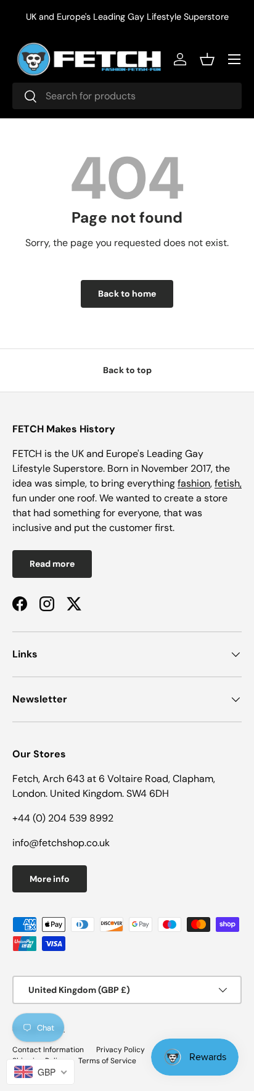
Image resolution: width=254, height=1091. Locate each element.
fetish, (228, 483)
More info (50, 878)
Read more (52, 563)
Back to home (127, 293)
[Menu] (234, 59)
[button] (207, 59)
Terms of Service (107, 1061)
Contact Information (48, 1050)
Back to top (127, 370)
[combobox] (127, 96)
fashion (194, 483)
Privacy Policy (120, 1050)
